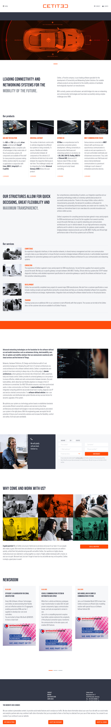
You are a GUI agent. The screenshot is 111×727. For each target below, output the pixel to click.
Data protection (51, 697)
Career (106, 6)
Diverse (78, 440)
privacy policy (79, 458)
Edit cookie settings (9, 722)
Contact (98, 6)
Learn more (6, 176)
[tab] (51, 670)
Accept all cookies (102, 722)
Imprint (49, 695)
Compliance (50, 699)
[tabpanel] (55, 40)
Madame (63, 440)
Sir (70, 440)
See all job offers (94, 546)
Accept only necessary (56, 722)
